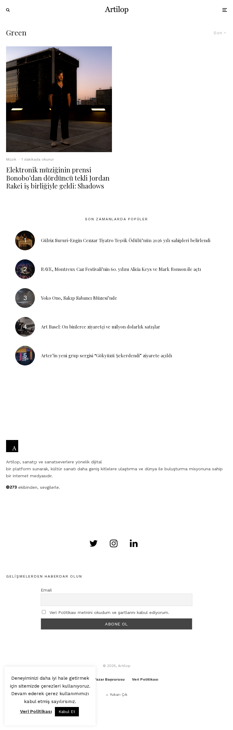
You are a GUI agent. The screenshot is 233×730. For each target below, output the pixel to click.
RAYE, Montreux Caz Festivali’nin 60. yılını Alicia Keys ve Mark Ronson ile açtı (121, 269)
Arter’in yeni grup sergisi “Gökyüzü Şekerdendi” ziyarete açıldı (106, 355)
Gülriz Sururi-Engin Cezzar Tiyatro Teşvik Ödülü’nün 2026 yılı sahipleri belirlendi (125, 240)
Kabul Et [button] (67, 711)
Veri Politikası (145, 679)
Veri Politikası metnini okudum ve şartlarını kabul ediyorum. (109, 612)
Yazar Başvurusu (109, 679)
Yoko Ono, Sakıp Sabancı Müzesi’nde (79, 298)
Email (46, 590)
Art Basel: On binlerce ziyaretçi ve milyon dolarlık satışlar (100, 326)
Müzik (11, 159)
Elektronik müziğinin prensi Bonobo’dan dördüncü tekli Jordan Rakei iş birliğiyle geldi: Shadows (58, 178)
